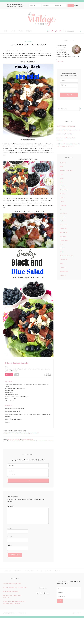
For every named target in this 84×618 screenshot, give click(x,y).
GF (61, 209)
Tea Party (62, 267)
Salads (31, 439)
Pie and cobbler (64, 240)
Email (10, 537)
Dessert (62, 197)
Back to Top (78, 613)
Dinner (9, 439)
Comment (11, 506)
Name (10, 528)
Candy (61, 178)
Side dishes (63, 259)
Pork (61, 244)
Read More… (60, 61)
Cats (61, 182)
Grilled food (14, 439)
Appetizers (63, 162)
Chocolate (63, 186)
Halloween (63, 217)
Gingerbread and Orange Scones (66, 126)
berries (10, 440)
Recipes (28, 439)
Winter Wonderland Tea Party (65, 134)
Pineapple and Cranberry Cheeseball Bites (69, 130)
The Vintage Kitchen (42, 19)
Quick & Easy (50, 440)
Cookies (62, 193)
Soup (61, 263)
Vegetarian (63, 275)
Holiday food (63, 224)
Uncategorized (64, 271)
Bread (61, 166)
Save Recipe (9, 374)
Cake (61, 174)
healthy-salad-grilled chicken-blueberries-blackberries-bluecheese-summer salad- (29, 440)
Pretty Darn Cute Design (19, 613)
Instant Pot (63, 228)
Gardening (63, 205)
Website (10, 545)
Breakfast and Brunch (66, 170)
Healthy (18, 439)
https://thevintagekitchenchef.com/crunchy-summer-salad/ (22, 433)
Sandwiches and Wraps (66, 255)
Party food (63, 236)
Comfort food (63, 190)
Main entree (23, 439)
